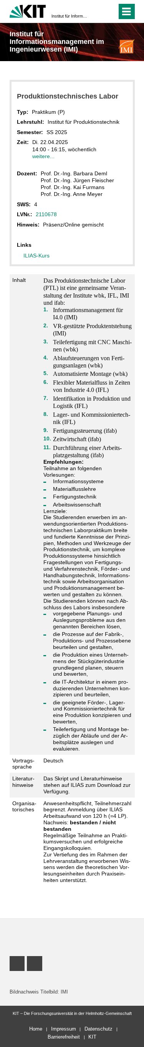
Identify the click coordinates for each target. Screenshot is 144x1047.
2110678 (46, 214)
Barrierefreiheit (64, 1037)
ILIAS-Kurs (36, 255)
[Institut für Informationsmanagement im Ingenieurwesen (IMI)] (126, 46)
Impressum (63, 1029)
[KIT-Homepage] (28, 10)
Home (35, 1029)
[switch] (97, 11)
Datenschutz (98, 1029)
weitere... (43, 156)
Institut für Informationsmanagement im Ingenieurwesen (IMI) (69, 16)
